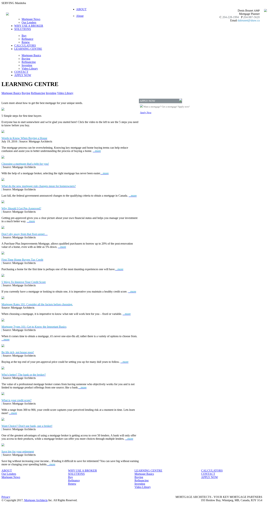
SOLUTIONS (76, 473)
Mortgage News (31, 19)
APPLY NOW (22, 75)
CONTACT (21, 71)
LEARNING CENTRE (148, 470)
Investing (27, 65)
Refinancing (29, 62)
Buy (24, 35)
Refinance (27, 38)
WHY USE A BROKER (28, 25)
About (79, 15)
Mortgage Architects (36, 500)
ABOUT (6, 470)
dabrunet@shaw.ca (249, 20)
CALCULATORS (25, 45)
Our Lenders (29, 22)
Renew (26, 42)
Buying (26, 58)
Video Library (30, 68)
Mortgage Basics (31, 55)
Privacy (5, 496)
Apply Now (145, 112)
